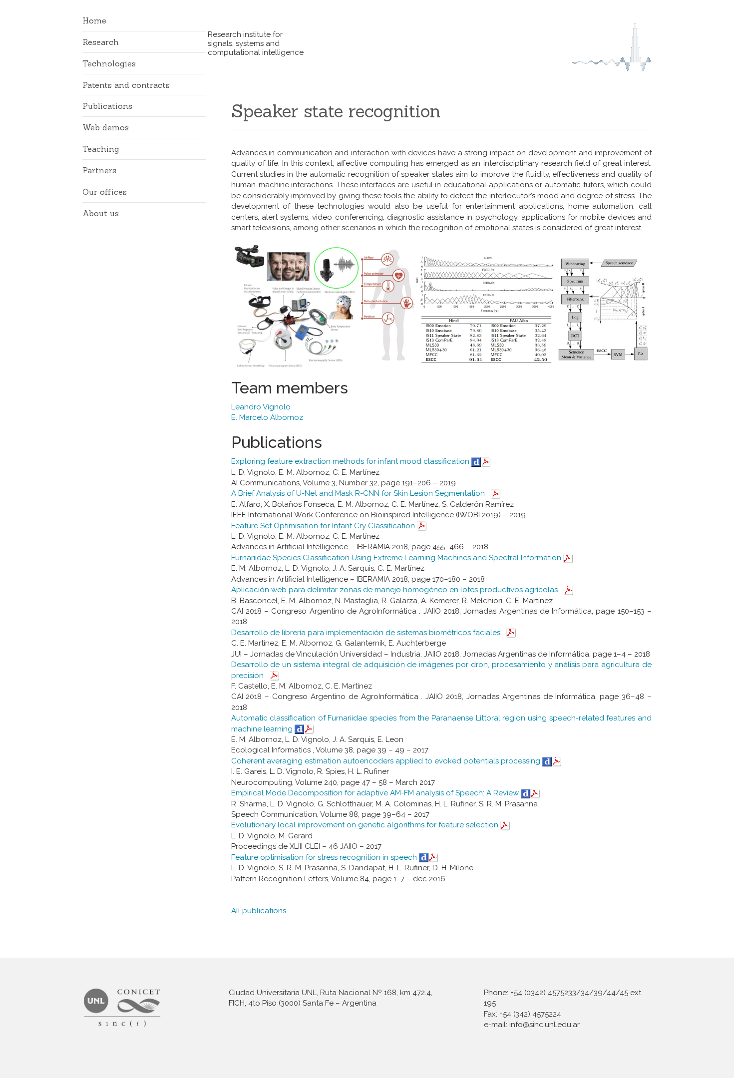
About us (100, 213)
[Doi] (476, 461)
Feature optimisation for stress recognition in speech (325, 857)
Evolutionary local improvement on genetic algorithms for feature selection (365, 824)
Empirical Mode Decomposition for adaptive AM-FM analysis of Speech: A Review (376, 792)
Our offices (104, 192)
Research (100, 42)
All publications (259, 910)
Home (94, 20)
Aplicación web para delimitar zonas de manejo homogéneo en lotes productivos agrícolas (395, 589)
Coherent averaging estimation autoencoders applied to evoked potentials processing (386, 760)
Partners (99, 170)
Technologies (109, 63)
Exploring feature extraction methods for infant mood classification (351, 461)
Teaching (100, 149)
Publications (107, 106)
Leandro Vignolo (261, 406)
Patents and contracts (126, 85)
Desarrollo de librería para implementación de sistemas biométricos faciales (366, 632)
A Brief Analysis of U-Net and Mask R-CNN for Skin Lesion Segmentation (359, 493)
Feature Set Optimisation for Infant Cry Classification (324, 525)
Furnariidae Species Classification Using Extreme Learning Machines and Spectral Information (397, 557)
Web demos (105, 127)
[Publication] (485, 461)
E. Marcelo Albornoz (267, 417)
